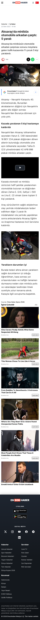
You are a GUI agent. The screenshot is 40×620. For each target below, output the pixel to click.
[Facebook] (26, 531)
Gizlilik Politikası (6, 597)
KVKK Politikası (6, 594)
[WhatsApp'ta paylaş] (32, 59)
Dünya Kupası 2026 (8, 570)
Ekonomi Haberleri (7, 556)
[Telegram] (33, 531)
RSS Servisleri (26, 567)
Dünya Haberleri (6, 563)
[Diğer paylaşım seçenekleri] (37, 59)
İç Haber (13, 24)
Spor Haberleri (6, 553)
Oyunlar (24, 556)
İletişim (3, 587)
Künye (3, 583)
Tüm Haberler (6, 567)
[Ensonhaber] (20, 2)
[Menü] (2, 3)
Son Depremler (26, 563)
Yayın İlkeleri (5, 590)
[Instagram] (12, 531)
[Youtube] (19, 531)
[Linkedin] (19, 537)
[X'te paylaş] (28, 59)
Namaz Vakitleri (26, 560)
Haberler (4, 24)
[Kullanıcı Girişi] (33, 2)
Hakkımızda (5, 580)
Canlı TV (24, 549)
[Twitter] (5, 531)
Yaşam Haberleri (7, 560)
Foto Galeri (25, 553)
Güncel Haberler (6, 549)
